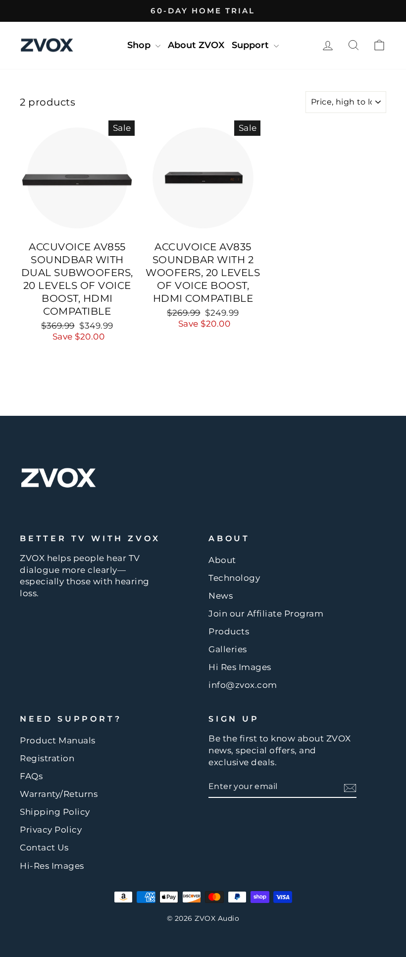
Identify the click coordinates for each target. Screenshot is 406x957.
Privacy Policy (51, 830)
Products (228, 631)
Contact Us (44, 847)
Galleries (227, 649)
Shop (140, 45)
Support (251, 45)
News (220, 596)
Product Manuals (58, 740)
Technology (234, 578)
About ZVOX (196, 45)
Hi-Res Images (52, 866)
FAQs (31, 776)
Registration (47, 758)
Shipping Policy (55, 812)
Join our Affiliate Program (265, 614)
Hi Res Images (239, 667)
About (222, 560)
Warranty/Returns (59, 794)
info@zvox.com (242, 685)
